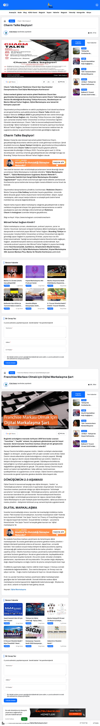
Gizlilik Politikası (9, 719)
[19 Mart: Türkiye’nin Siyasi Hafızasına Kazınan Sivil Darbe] (85, 82)
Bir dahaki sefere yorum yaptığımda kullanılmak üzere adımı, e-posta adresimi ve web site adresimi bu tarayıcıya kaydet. (35, 357)
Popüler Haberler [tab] (78, 42)
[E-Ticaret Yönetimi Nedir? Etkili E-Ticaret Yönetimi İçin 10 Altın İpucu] (56, 299)
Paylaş (96, 723)
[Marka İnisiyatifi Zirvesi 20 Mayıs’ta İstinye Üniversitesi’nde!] (56, 613)
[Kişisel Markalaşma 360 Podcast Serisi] (35, 276)
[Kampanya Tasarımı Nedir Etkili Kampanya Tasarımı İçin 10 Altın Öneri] (35, 636)
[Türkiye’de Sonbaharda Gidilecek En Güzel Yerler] (85, 51)
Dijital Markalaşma (18, 590)
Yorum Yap (84, 723)
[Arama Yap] (97, 4)
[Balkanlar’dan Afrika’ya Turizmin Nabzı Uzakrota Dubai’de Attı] (13, 299)
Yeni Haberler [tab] (91, 43)
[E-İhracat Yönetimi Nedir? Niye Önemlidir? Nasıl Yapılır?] (13, 636)
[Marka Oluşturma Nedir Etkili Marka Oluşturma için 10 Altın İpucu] (56, 276)
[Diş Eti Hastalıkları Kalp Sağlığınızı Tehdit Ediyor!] (85, 61)
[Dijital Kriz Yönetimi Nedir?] (56, 636)
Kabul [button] (24, 719)
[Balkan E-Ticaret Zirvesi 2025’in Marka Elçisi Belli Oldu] (85, 92)
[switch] (6, 4)
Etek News (13, 32)
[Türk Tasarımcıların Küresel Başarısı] (85, 72)
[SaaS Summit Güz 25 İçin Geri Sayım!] (13, 613)
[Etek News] (50, 5)
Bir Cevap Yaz (10, 319)
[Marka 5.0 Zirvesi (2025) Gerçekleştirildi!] (13, 276)
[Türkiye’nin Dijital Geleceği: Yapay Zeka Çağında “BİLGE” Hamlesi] (35, 613)
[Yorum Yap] (44, 82)
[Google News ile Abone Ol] (10, 82)
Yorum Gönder (10, 363)
